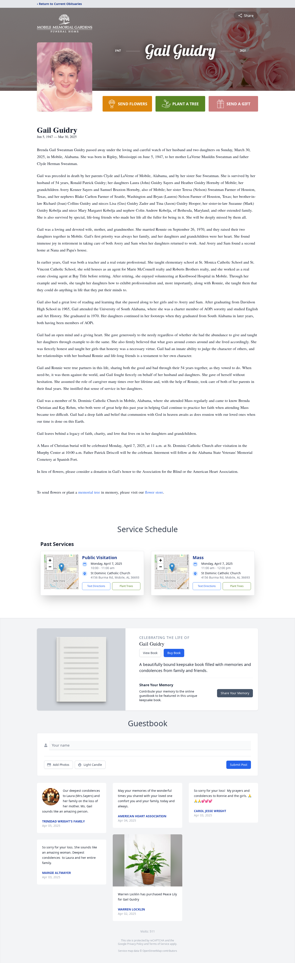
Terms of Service (159, 944)
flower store (154, 492)
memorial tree (89, 492)
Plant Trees (126, 586)
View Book (150, 653)
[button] (61, 567)
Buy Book (174, 653)
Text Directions (96, 586)
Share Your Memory (235, 693)
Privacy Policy (135, 944)
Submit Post (238, 765)
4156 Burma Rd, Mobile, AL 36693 (115, 577)
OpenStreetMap (152, 951)
